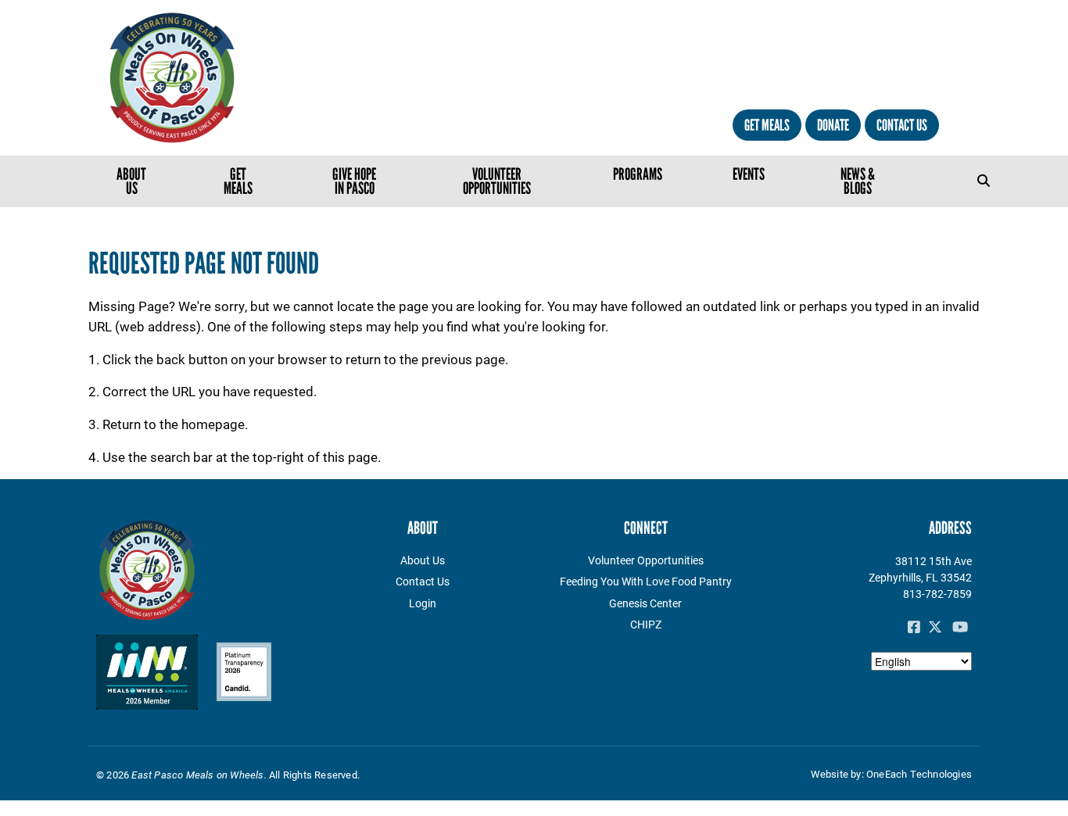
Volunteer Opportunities (497, 181)
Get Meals (767, 125)
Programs (637, 174)
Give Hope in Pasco (354, 181)
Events (749, 174)
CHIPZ (645, 624)
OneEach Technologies (919, 774)
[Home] (231, 77)
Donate (833, 125)
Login (422, 603)
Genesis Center (645, 603)
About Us (131, 181)
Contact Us (901, 125)
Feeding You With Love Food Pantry (646, 581)
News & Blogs (857, 181)
